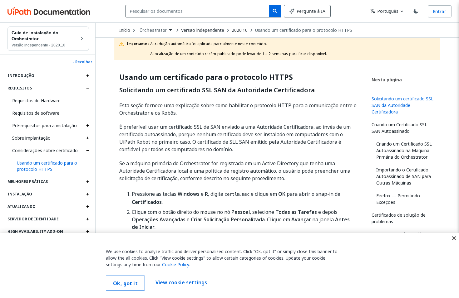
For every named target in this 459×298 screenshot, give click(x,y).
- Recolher (82, 62)
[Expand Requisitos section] (87, 88)
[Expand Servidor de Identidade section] (87, 219)
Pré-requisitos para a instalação (44, 125)
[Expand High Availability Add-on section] (87, 231)
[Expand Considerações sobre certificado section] (87, 150)
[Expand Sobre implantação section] (87, 138)
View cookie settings (181, 282)
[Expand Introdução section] (87, 76)
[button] (50, 166)
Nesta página (387, 79)
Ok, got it (125, 283)
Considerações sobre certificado (45, 150)
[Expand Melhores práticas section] (87, 182)
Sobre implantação (31, 138)
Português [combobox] (384, 11)
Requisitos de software (35, 113)
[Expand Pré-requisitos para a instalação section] (87, 125)
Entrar (439, 11)
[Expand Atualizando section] (87, 206)
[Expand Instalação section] (87, 194)
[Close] (454, 238)
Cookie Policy (175, 264)
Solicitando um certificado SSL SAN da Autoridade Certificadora (217, 90)
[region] (229, 265)
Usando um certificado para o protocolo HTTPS (303, 30)
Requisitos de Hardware (36, 100)
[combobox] (198, 11)
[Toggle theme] (416, 11)
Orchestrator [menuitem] (153, 30)
